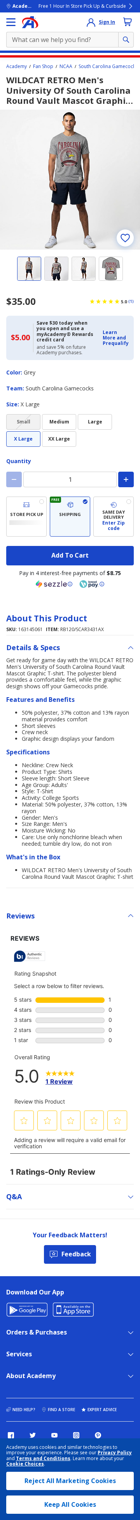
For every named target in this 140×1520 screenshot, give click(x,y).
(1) (131, 301)
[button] (116, 338)
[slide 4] (111, 269)
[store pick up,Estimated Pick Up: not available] (26, 516)
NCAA (66, 66)
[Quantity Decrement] (14, 479)
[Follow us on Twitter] (32, 1435)
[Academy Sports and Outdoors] (30, 22)
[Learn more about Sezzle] (54, 584)
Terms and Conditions (43, 1458)
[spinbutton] (70, 479)
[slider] (70, 180)
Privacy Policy (115, 1452)
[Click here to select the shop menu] (11, 22)
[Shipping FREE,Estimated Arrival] (70, 516)
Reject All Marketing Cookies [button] (70, 1480)
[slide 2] (56, 269)
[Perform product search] (126, 39)
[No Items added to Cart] (127, 22)
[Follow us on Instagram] (76, 1435)
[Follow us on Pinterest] (98, 1435)
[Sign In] (91, 22)
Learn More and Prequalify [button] (116, 338)
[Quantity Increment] (126, 479)
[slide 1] (29, 269)
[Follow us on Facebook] (11, 1435)
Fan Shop (43, 66)
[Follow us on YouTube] (54, 1435)
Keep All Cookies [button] (70, 1504)
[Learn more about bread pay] (92, 584)
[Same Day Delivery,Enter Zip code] (113, 516)
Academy (16, 66)
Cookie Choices (25, 1464)
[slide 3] (84, 269)
